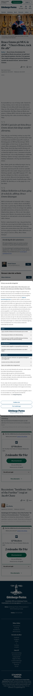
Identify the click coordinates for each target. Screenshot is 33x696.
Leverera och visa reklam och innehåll (10, 362)
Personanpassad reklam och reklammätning (12, 335)
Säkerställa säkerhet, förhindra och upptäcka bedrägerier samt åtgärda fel (15, 358)
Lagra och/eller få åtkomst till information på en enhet (14, 331)
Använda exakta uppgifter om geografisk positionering (14, 346)
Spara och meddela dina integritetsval (10, 365)
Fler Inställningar (16, 406)
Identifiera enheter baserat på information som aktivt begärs (14, 350)
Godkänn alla (16, 402)
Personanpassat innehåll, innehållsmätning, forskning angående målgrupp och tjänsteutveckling (14, 338)
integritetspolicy (17, 394)
